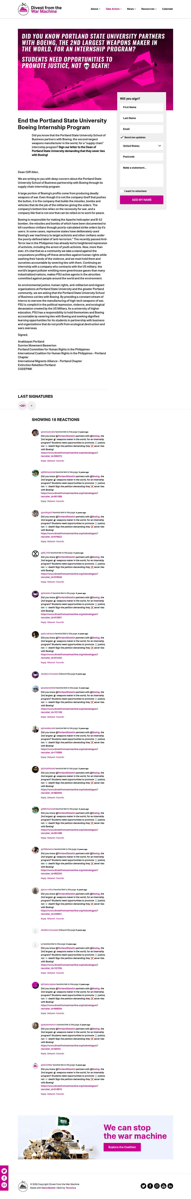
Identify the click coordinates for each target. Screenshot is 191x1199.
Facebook (4, 1178)
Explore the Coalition (122, 1147)
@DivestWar (46, 1065)
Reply (43, 461)
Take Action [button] (113, 8)
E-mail (4, 1185)
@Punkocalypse (48, 984)
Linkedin (170, 1186)
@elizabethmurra (49, 1025)
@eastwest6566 (48, 688)
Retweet (51, 461)
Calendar (167, 8)
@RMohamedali (48, 472)
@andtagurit (47, 512)
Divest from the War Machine (23, 1186)
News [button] (130, 8)
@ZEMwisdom (47, 849)
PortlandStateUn (66, 436)
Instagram (157, 1186)
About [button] (95, 8)
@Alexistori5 (46, 593)
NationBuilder (49, 1188)
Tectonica (71, 1188)
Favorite (60, 461)
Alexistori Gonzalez (49, 674)
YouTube (163, 1186)
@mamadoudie (48, 432)
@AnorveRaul (47, 889)
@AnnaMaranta (48, 728)
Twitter (4, 1171)
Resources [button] (148, 8)
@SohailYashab (48, 768)
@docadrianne (48, 633)
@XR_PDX (45, 553)
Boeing (96, 436)
